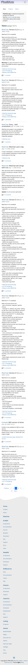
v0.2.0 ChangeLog (7, 70)
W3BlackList (7, 569)
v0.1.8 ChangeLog (7, 286)
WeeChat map (6, 158)
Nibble (5, 634)
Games (5, 628)
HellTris (5, 641)
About (17, 9)
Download (6, 536)
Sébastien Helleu (17, 660)
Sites (4, 572)
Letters (5, 578)
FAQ (4, 539)
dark (22, 662)
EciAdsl (5, 521)
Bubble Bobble (7, 631)
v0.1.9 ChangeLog (7, 115)
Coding (5, 621)
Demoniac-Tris (7, 637)
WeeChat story (6, 139)
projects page (11, 17)
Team (4, 548)
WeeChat (5, 30)
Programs (6, 624)
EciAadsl (5, 422)
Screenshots (6, 524)
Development (6, 611)
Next (15, 491)
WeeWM (6, 552)
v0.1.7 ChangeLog (7, 363)
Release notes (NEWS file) (9, 72)
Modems (5, 533)
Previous (6, 488)
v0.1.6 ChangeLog (7, 413)
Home (5, 506)
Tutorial (5, 530)
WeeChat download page (9, 69)
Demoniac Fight (7, 644)
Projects (10, 9)
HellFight (5, 647)
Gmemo (6, 585)
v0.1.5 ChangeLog (7, 481)
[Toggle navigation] (25, 2)
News (4, 9)
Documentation (7, 527)
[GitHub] (14, 657)
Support (5, 542)
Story (4, 545)
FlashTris (6, 599)
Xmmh (5, 653)
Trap (4, 650)
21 (11, 491)
